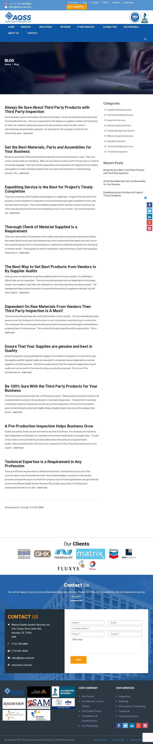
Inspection (125, 696)
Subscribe (128, 2)
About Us (13, 33)
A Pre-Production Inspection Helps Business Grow (49, 426)
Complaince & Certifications (89, 718)
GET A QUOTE (76, 6)
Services (26, 27)
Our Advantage (90, 725)
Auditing (123, 701)
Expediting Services (116, 141)
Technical (124, 711)
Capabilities (110, 27)
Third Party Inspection (117, 152)
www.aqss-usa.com (22, 665)
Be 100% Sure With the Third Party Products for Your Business (51, 388)
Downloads (73, 2)
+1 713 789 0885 (22, 3)
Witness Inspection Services (120, 136)
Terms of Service (138, 740)
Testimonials (131, 27)
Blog (85, 2)
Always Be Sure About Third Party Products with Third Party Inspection (47, 109)
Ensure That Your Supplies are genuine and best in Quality (48, 348)
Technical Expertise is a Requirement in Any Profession (43, 464)
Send (78, 660)
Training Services (128, 716)
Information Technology (132, 706)
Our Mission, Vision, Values (93, 704)
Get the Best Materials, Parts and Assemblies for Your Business (48, 149)
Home (11, 27)
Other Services (85, 27)
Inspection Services (116, 120)
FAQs (105, 2)
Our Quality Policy (91, 711)
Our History (88, 696)
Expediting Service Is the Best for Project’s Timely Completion (49, 189)
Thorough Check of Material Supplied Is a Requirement (41, 229)
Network (65, 27)
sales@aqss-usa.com (20, 7)
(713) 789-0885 (20, 643)
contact (32, 33)
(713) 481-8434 (20, 651)
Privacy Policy (100, 740)
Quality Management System (121, 131)
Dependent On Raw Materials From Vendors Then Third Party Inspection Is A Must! (48, 308)
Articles (94, 2)
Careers (116, 2)
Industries (45, 27)
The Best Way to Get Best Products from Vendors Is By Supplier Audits (50, 269)
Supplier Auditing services (119, 110)
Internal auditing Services (119, 125)
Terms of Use (118, 740)
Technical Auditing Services (120, 115)
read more (28, 133)
